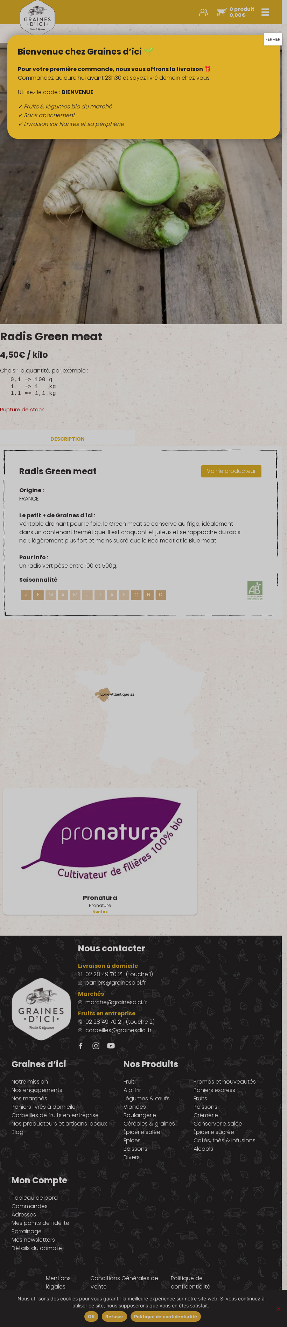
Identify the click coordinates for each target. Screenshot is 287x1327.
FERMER (273, 39)
